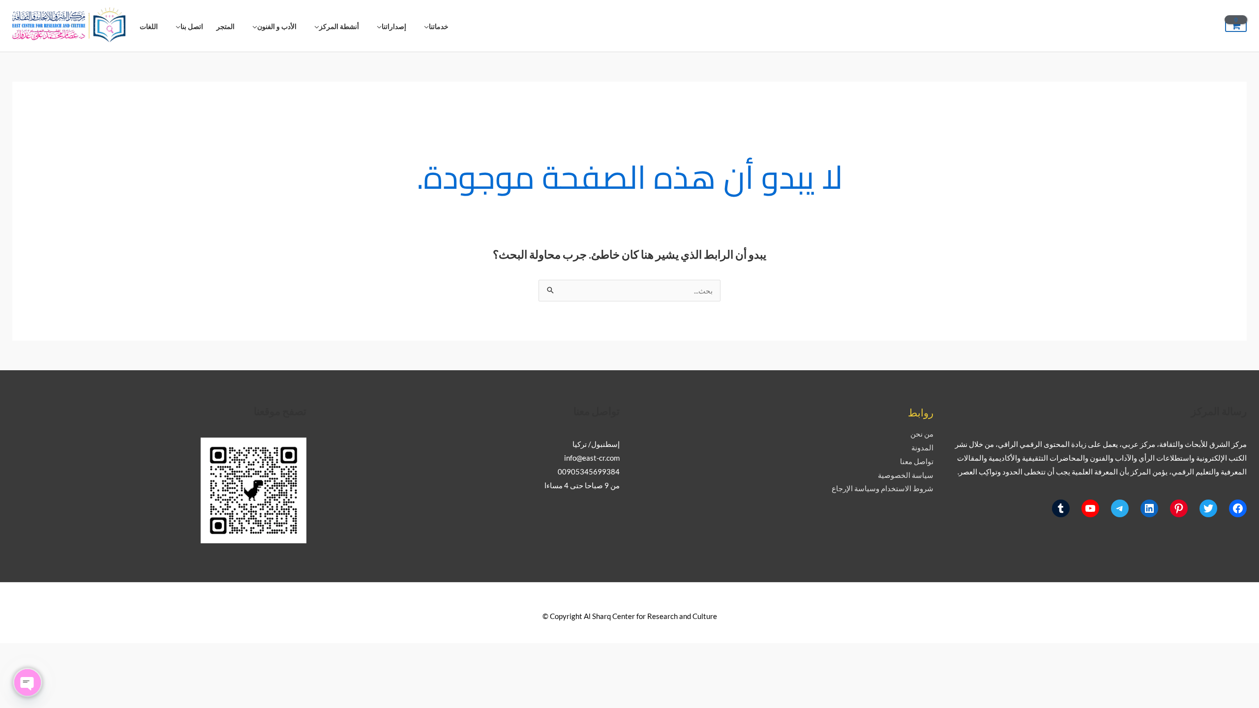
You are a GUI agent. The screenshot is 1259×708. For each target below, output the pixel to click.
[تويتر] (1208, 508)
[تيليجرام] (1120, 508)
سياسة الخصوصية (905, 475)
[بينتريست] (1179, 508)
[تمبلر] (1061, 508)
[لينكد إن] (1149, 508)
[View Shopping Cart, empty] (1236, 26)
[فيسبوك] (1238, 508)
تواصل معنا (916, 461)
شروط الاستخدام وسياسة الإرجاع (882, 488)
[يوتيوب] (1090, 508)
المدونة (922, 447)
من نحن (921, 433)
